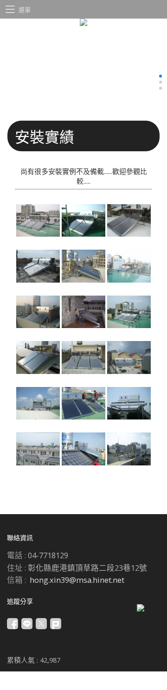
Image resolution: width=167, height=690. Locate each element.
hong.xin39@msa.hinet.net (77, 579)
